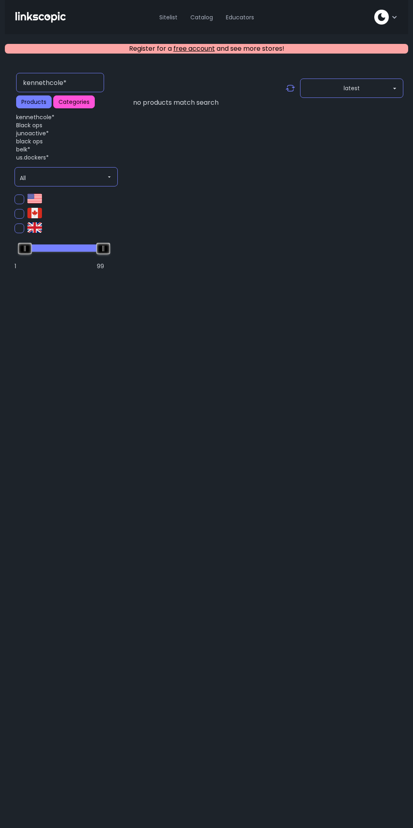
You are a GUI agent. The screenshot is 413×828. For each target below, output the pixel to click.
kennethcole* (35, 117)
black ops (29, 141)
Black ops (29, 125)
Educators (240, 17)
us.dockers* (32, 157)
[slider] (25, 248)
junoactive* (32, 133)
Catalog (201, 17)
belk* (23, 149)
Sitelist (168, 17)
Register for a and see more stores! (206, 48)
